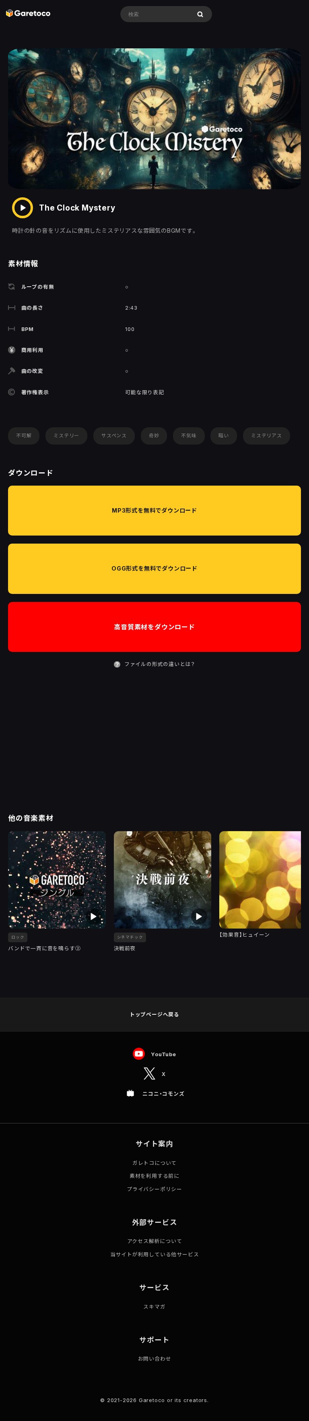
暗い (223, 435)
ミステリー (66, 435)
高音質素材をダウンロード (154, 627)
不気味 (188, 435)
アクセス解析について (154, 1241)
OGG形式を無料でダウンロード (154, 568)
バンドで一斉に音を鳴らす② (44, 948)
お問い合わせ (154, 1359)
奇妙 (154, 435)
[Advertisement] (154, 741)
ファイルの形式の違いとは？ (159, 664)
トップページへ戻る (154, 1014)
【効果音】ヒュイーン (244, 935)
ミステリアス (266, 435)
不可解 (23, 435)
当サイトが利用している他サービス (154, 1254)
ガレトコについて (154, 1163)
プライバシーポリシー (154, 1189)
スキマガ (154, 1307)
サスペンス (114, 435)
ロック (17, 937)
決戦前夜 (125, 948)
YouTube (163, 1054)
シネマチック (130, 937)
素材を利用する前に (154, 1176)
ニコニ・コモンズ (163, 1094)
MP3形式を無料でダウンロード (154, 510)
